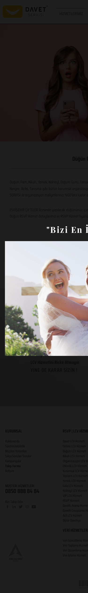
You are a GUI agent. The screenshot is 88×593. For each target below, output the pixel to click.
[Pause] (11, 349)
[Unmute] (19, 349)
